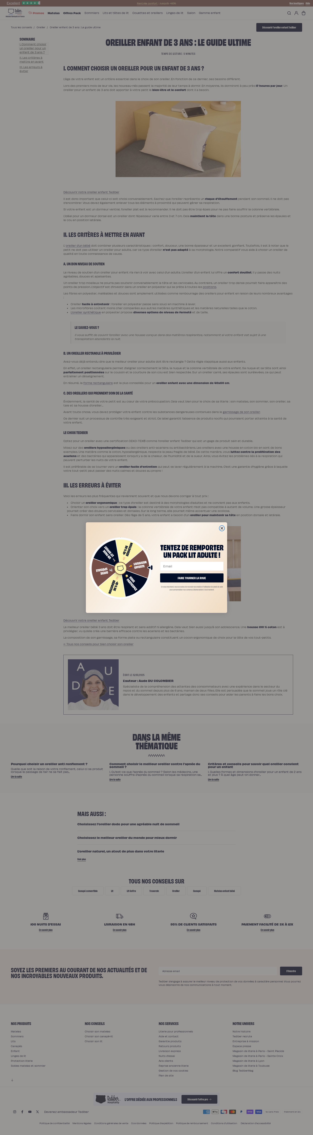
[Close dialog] (222, 528)
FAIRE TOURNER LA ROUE (192, 578)
